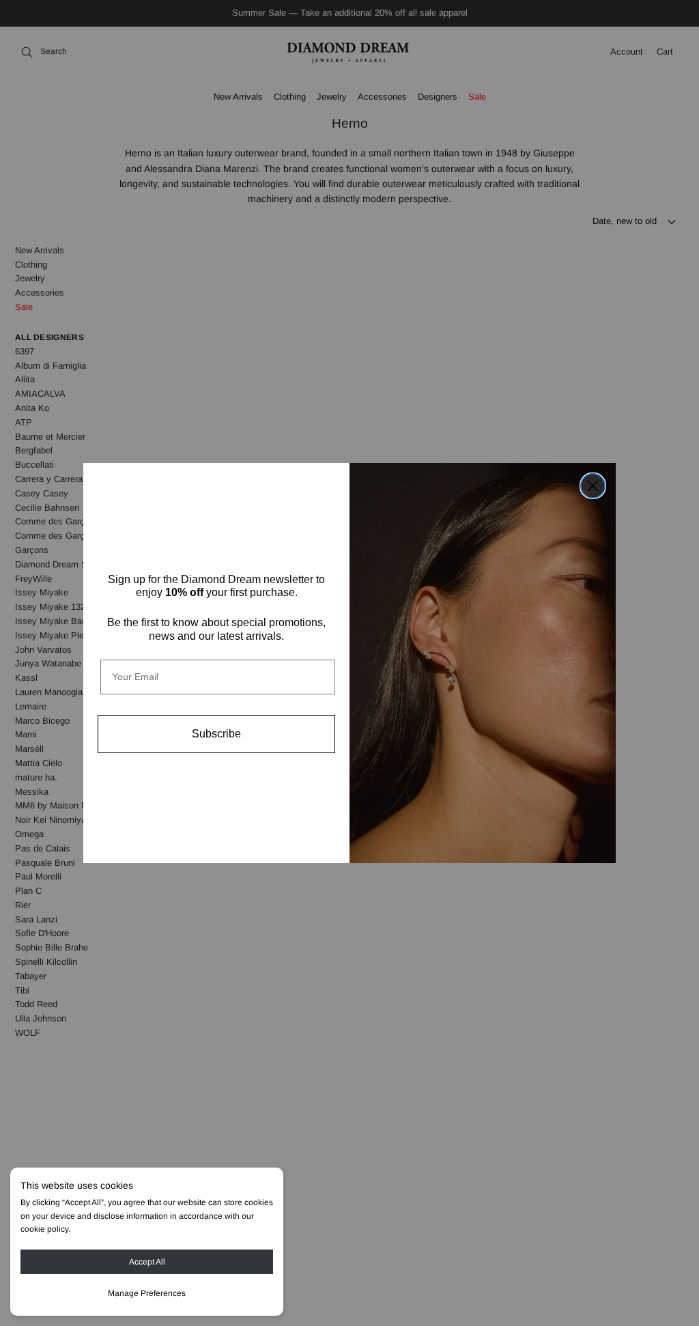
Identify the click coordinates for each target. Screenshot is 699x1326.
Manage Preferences (147, 1293)
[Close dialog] (593, 486)
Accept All (147, 1262)
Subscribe (216, 733)
